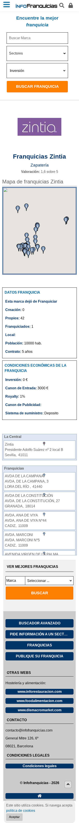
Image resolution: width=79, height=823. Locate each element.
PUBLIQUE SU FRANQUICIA (39, 656)
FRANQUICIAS (39, 645)
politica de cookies (20, 810)
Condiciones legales (40, 766)
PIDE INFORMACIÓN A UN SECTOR (39, 634)
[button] (28, 254)
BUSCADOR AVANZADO (39, 623)
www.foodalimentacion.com (39, 701)
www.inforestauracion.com (40, 691)
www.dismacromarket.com (39, 710)
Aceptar (14, 817)
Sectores (16, 53)
